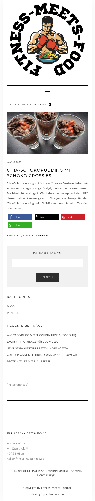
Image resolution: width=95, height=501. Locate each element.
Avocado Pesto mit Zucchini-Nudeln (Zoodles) (41, 335)
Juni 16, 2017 (14, 162)
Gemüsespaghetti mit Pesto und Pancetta (37, 348)
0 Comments (41, 235)
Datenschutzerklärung (50, 471)
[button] (20, 217)
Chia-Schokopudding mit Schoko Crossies (40, 173)
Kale (34, 494)
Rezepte (11, 235)
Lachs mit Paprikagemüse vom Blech (33, 341)
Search (48, 277)
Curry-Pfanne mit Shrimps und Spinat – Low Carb (43, 355)
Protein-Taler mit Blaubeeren (29, 361)
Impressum (22, 471)
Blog (11, 306)
